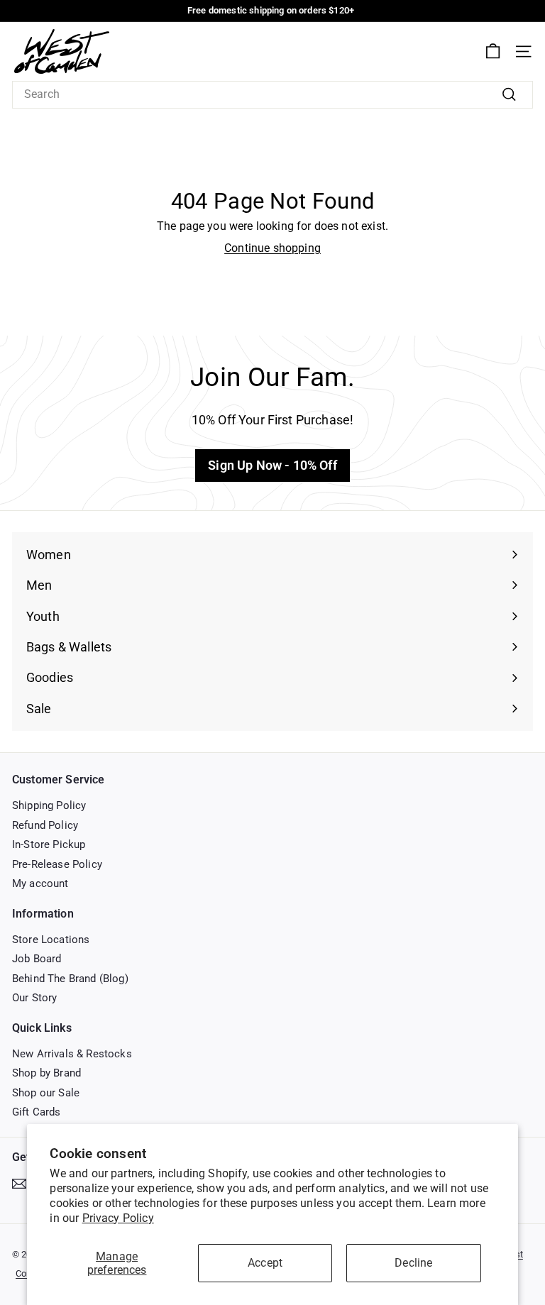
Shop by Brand (46, 1073)
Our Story (34, 997)
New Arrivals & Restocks (72, 1053)
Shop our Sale (45, 1092)
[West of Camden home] (61, 51)
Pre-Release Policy (57, 864)
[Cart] (493, 51)
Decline (413, 1263)
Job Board (36, 958)
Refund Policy (45, 825)
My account (40, 883)
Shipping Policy (49, 805)
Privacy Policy (118, 1218)
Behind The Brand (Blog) (70, 978)
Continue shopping (272, 248)
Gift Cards (36, 1112)
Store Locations (50, 939)
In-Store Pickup (48, 844)
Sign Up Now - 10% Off (272, 465)
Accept (265, 1263)
